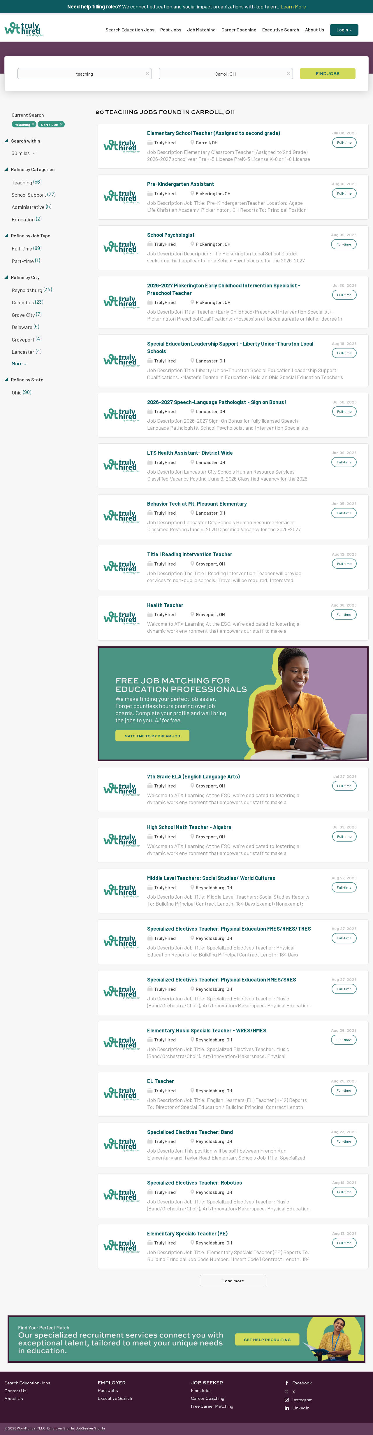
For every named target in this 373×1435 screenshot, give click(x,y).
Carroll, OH (49, 124)
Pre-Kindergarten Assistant (180, 184)
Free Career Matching (212, 1406)
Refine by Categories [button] (32, 169)
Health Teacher (165, 605)
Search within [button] (25, 140)
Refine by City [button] (25, 277)
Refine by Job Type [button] (30, 235)
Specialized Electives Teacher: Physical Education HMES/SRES (221, 979)
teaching (22, 124)
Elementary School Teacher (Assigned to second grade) (213, 133)
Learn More (293, 6)
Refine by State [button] (26, 379)
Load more (233, 1280)
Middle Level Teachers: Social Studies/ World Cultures (211, 878)
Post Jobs (108, 1390)
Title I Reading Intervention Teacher (189, 554)
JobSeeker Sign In (90, 1428)
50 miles (21, 153)
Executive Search (115, 1398)
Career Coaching (207, 1398)
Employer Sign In (60, 1428)
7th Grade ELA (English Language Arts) (193, 776)
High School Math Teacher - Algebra (189, 827)
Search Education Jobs (27, 1383)
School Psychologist (171, 235)
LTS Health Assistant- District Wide (190, 452)
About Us (13, 1398)
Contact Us (15, 1390)
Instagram (302, 1399)
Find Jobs (327, 73)
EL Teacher (160, 1081)
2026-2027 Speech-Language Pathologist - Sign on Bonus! (216, 402)
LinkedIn (300, 1408)
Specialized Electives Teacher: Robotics (194, 1182)
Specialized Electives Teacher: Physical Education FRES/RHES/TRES (229, 928)
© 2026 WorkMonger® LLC (24, 1428)
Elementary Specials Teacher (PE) (187, 1233)
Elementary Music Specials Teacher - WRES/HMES (206, 1030)
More (17, 363)
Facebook (302, 1383)
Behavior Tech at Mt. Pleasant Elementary (197, 503)
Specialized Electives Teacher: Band (190, 1132)
